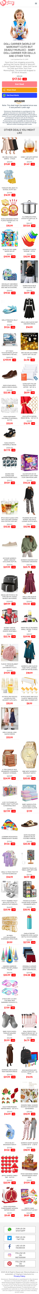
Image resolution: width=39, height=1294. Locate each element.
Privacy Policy (19, 1276)
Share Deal (9, 89)
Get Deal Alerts (13, 95)
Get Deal (19, 84)
